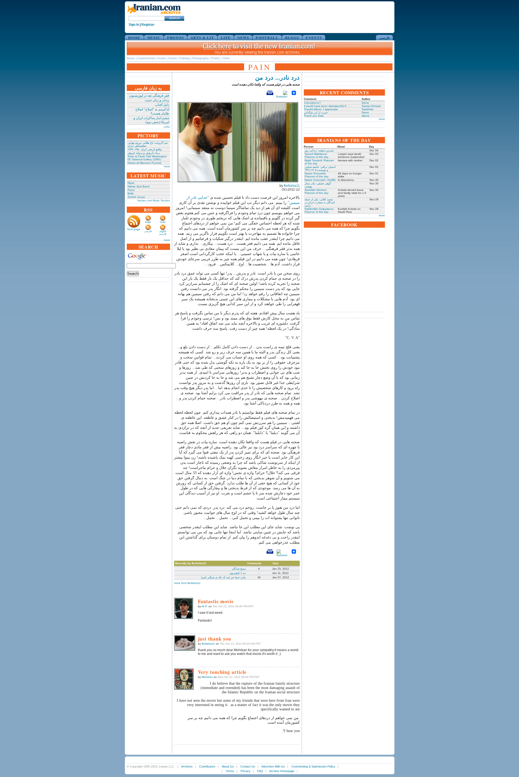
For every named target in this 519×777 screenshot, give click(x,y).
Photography (200, 58)
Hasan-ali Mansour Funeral (144, 162)
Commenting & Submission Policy (313, 766)
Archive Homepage (281, 771)
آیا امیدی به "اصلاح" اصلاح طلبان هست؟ (152, 111)
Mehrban (207, 676)
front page (133, 229)
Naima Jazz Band (138, 186)
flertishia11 (292, 186)
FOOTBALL (267, 37)
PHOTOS (175, 37)
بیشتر (167, 126)
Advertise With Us (273, 766)
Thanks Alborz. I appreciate (321, 109)
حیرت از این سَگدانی (316, 112)
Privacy (246, 771)
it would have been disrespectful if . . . (327, 106)
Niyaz (131, 182)
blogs (148, 222)
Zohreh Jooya (136, 196)
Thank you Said (314, 115)
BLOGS (292, 37)
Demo (365, 102)
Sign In (134, 25)
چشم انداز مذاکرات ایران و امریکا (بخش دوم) (151, 120)
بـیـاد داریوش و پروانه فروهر (144, 152)
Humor (172, 58)
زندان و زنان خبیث (157, 100)
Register (148, 25)
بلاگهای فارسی (162, 232)
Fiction (161, 58)
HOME (134, 37)
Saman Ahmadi (371, 106)
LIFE (226, 37)
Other (226, 58)
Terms (230, 771)
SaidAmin (368, 109)
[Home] (154, 14)
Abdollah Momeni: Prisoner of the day (316, 191)
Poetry (215, 58)
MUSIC (154, 37)
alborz (365, 115)
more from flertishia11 (187, 583)
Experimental (146, 58)
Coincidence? (312, 102)
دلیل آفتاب (162, 105)
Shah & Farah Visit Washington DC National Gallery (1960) (147, 158)
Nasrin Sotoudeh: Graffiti (320, 179)
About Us (228, 766)
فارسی (384, 37)
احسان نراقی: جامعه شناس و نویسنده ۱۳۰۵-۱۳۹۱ (320, 168)
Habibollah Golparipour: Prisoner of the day (319, 210)
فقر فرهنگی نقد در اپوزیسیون (149, 95)
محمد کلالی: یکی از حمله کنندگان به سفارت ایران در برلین (320, 202)
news (163, 222)
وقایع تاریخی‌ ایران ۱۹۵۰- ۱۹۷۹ (145, 149)
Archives (187, 766)
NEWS (243, 37)
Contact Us (247, 766)
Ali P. (204, 606)
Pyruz (131, 189)
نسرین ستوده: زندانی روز (319, 150)
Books (131, 58)
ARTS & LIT (202, 37)
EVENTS (314, 37)
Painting (184, 58)
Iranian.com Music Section (153, 200)
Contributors (207, 766)
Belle (131, 193)
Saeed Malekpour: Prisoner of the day (316, 155)
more (167, 166)
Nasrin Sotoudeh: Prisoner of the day (316, 175)
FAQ (260, 771)
